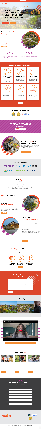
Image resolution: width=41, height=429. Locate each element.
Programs (19, 4)
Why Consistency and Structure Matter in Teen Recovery (6, 366)
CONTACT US (13, 22)
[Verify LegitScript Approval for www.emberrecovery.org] (29, 415)
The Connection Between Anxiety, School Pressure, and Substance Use (20, 366)
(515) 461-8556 (23, 0)
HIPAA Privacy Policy (27, 425)
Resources (35, 4)
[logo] (3, 3)
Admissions (27, 4)
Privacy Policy (23, 425)
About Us (31, 4)
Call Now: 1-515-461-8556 (20, 128)
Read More (3, 371)
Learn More (4, 46)
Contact (39, 4)
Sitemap (20, 425)
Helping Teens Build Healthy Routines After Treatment (33, 366)
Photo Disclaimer (31, 425)
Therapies (23, 4)
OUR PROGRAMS (5, 22)
